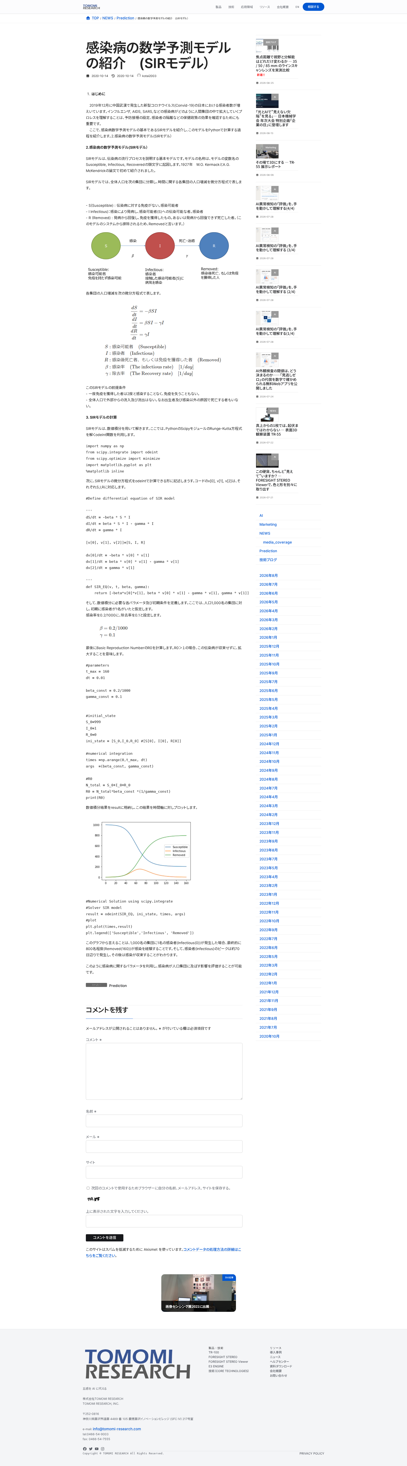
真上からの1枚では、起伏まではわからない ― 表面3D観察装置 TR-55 (277, 430)
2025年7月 (268, 682)
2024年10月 (269, 761)
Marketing (268, 524)
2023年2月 (268, 885)
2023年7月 (268, 859)
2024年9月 (268, 770)
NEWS (264, 533)
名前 (91, 1111)
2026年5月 (268, 602)
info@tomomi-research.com (117, 1429)
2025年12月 (269, 646)
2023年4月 (268, 877)
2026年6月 (268, 593)
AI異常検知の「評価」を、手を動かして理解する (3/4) (276, 248)
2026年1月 (268, 637)
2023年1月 (268, 894)
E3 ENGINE (216, 1366)
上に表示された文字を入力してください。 (117, 1211)
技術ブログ (268, 560)
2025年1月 (268, 735)
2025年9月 (268, 673)
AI (261, 515)
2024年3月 (268, 806)
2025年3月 (268, 717)
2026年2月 (268, 628)
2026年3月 (268, 620)
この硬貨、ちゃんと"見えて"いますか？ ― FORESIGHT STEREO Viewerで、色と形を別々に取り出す (276, 480)
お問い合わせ (278, 1375)
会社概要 (276, 1371)
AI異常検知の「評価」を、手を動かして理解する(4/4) (276, 206)
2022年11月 (269, 912)
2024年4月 (268, 797)
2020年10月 (269, 1036)
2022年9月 (268, 930)
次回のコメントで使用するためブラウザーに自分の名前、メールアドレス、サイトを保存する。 (161, 1188)
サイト (90, 1162)
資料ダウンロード (281, 1366)
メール (92, 1137)
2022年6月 (268, 948)
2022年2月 (268, 974)
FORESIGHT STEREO (223, 1357)
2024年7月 (268, 788)
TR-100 (214, 1352)
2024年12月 (269, 744)
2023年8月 (268, 850)
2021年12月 (269, 992)
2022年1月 (268, 983)
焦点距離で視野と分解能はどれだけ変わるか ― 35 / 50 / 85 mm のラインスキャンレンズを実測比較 (277, 65)
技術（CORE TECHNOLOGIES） (229, 1371)
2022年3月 (268, 965)
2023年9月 (268, 841)
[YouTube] (97, 1449)
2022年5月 (268, 956)
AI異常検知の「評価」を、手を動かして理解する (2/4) (276, 289)
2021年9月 (268, 1010)
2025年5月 (268, 699)
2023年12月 (269, 824)
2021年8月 (268, 1018)
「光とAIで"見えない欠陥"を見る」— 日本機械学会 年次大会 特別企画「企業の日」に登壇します (276, 118)
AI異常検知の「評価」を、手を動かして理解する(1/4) (276, 331)
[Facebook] (85, 1449)
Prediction (118, 986)
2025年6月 (268, 691)
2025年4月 (268, 708)
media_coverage (277, 542)
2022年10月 (269, 921)
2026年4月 (268, 611)
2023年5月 (268, 868)
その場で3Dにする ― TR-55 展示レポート (275, 164)
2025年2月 (268, 726)
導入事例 (276, 1352)
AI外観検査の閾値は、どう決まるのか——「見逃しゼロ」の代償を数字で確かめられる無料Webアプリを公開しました (276, 379)
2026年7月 (268, 584)
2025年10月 (269, 664)
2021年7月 (268, 1027)
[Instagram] (102, 1449)
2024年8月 (268, 779)
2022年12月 (269, 903)
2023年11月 (269, 832)
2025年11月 (269, 655)
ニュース (275, 1357)
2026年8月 (268, 575)
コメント (94, 1040)
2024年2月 (268, 815)
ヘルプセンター (279, 1361)
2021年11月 (268, 1001)
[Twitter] (91, 1449)
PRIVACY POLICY (312, 1453)
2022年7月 (268, 939)
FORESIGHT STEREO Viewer (228, 1361)
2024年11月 (269, 752)
